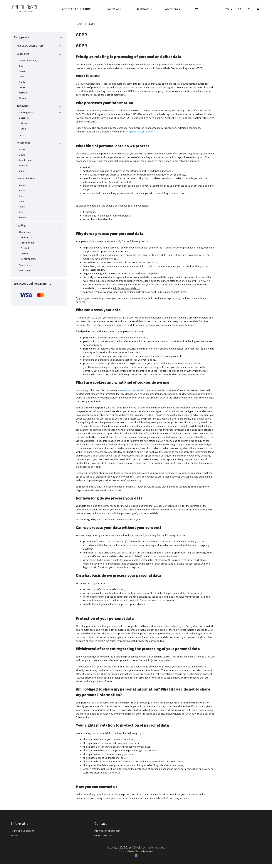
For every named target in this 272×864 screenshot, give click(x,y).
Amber (22, 185)
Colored (25, 253)
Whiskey (25, 123)
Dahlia (22, 82)
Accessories (23, 143)
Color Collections (26, 178)
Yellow (22, 217)
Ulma (21, 76)
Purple (22, 206)
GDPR (14, 835)
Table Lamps (25, 265)
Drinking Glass (26, 112)
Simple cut (26, 237)
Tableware (23, 106)
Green (22, 201)
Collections (23, 54)
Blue (21, 196)
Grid (21, 66)
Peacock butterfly (28, 60)
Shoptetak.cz (147, 851)
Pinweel (23, 98)
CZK (227, 9)
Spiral (22, 71)
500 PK (22, 87)
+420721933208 (102, 835)
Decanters (24, 118)
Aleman (23, 92)
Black (22, 190)
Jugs (21, 135)
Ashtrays (23, 165)
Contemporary (28, 258)
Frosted (25, 248)
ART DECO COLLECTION (30, 46)
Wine (23, 128)
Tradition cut (27, 242)
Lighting (21, 225)
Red (21, 212)
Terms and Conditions (22, 831)
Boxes (22, 171)
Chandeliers (25, 232)
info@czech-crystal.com (139, 132)
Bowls (22, 154)
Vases (22, 149)
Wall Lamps (25, 270)
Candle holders (27, 160)
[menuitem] (81, 9)
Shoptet (131, 851)
